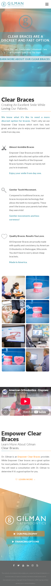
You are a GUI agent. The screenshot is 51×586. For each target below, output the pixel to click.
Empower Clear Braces (29, 456)
